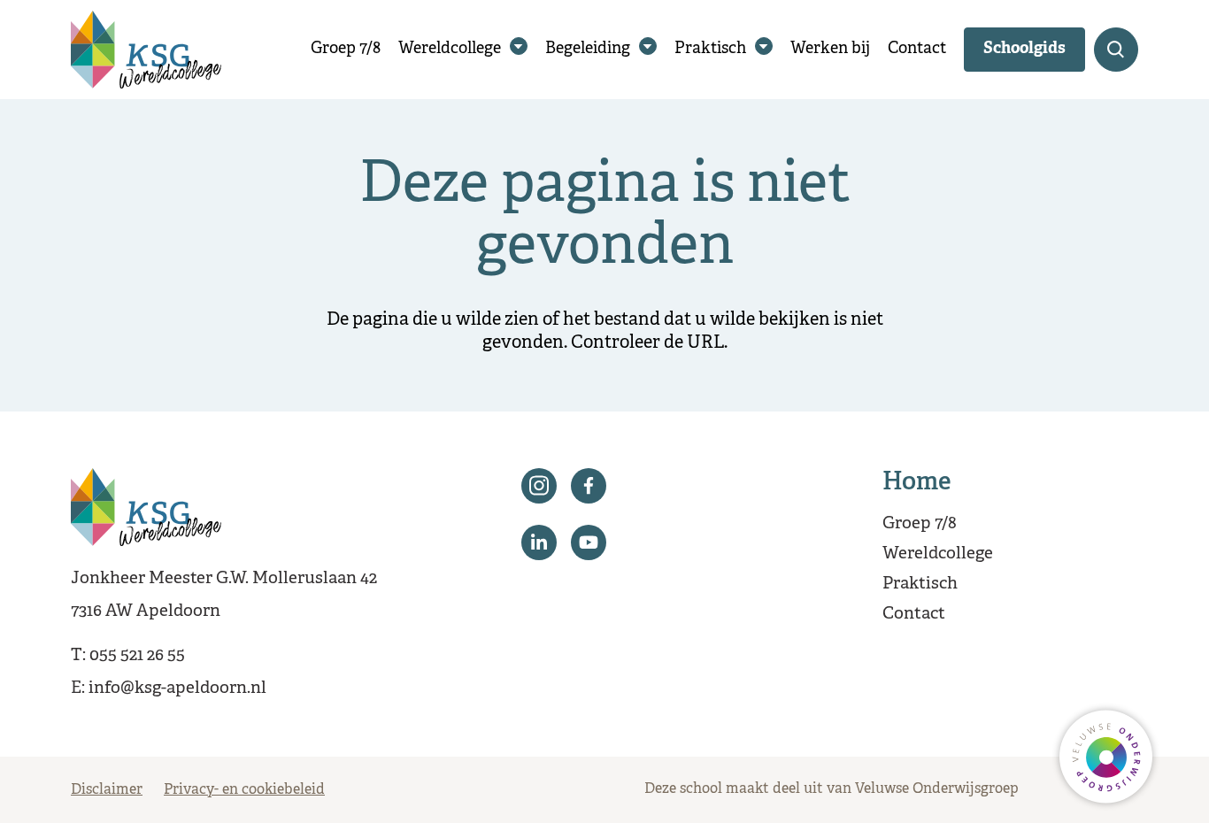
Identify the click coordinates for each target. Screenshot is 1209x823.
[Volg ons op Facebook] (588, 486)
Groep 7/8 (346, 49)
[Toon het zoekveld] (1116, 49)
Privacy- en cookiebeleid (244, 790)
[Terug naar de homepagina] (146, 49)
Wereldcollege (449, 49)
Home (916, 483)
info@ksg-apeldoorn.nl (177, 688)
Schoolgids (1024, 49)
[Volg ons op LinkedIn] (539, 542)
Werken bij (830, 49)
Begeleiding (587, 49)
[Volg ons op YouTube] (588, 542)
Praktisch (710, 49)
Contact (917, 49)
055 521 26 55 (137, 655)
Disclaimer (106, 790)
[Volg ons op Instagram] (539, 486)
